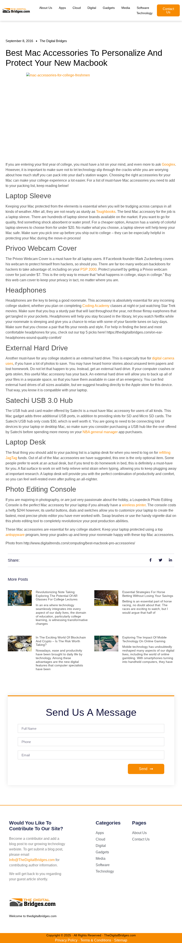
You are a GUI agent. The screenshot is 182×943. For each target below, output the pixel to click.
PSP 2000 (88, 269)
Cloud (77, 8)
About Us (45, 8)
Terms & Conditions (95, 940)
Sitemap (120, 940)
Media (125, 8)
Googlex (168, 164)
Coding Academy (95, 306)
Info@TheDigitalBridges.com (32, 860)
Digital (91, 8)
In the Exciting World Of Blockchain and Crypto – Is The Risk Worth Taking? (61, 641)
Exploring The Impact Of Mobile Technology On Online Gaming (144, 639)
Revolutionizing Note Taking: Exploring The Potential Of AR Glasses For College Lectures (56, 595)
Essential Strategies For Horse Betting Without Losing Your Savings (147, 594)
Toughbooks (105, 211)
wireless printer (134, 505)
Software (143, 8)
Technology (144, 13)
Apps (62, 8)
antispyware (15, 535)
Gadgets (109, 8)
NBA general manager (100, 432)
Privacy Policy (66, 940)
